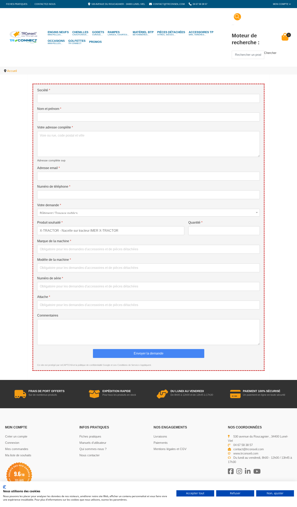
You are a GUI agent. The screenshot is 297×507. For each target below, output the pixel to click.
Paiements (161, 442)
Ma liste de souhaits (18, 455)
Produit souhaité (50, 222)
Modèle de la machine (54, 259)
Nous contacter (89, 455)
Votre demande (49, 205)
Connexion (12, 442)
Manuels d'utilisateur (92, 442)
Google (106, 365)
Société (43, 90)
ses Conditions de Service (126, 365)
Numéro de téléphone (53, 186)
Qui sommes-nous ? (92, 449)
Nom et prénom (49, 108)
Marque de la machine (54, 241)
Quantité (195, 222)
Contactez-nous (45, 4)
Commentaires (47, 315)
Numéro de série (50, 278)
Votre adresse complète (55, 127)
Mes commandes (16, 449)
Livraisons (160, 436)
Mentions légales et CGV (170, 449)
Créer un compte (16, 436)
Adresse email (48, 168)
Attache (43, 297)
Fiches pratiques (16, 4)
